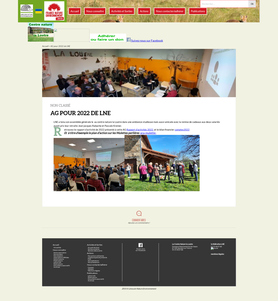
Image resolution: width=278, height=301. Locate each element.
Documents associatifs (62, 265)
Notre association (60, 253)
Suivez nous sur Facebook (147, 40)
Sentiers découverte (95, 251)
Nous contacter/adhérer (169, 11)
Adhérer (91, 269)
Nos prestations (93, 262)
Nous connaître (95, 11)
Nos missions (58, 256)
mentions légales (217, 254)
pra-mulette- (148, 133)
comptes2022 (182, 129)
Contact (91, 267)
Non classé (60, 105)
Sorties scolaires (93, 249)
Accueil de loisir (93, 247)
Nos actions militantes (96, 256)
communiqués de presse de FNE (97, 258)
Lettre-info (57, 262)
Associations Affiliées (61, 257)
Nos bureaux (58, 254)
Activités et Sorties (121, 11)
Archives (57, 267)
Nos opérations (93, 261)
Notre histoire (59, 259)
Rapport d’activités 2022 (140, 129)
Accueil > (46, 46)
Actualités (57, 247)
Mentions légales (94, 271)
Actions (144, 11)
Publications (198, 11)
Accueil (74, 11)
